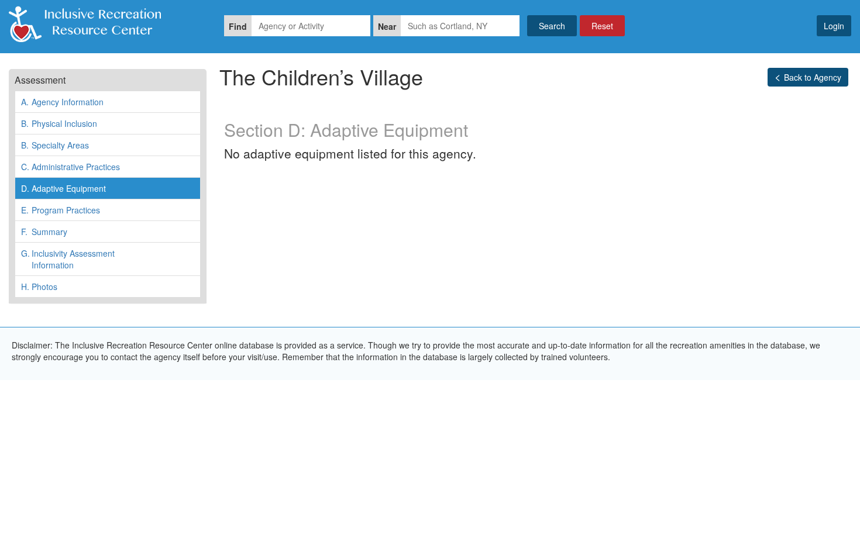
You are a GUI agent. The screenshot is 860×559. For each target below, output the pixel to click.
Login (834, 26)
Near (387, 26)
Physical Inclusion (59, 123)
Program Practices (60, 210)
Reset (602, 26)
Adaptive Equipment (63, 188)
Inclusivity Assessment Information (68, 259)
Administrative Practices (70, 166)
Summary (44, 231)
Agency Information (62, 102)
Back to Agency (812, 77)
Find (238, 26)
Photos (39, 286)
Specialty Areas (55, 145)
